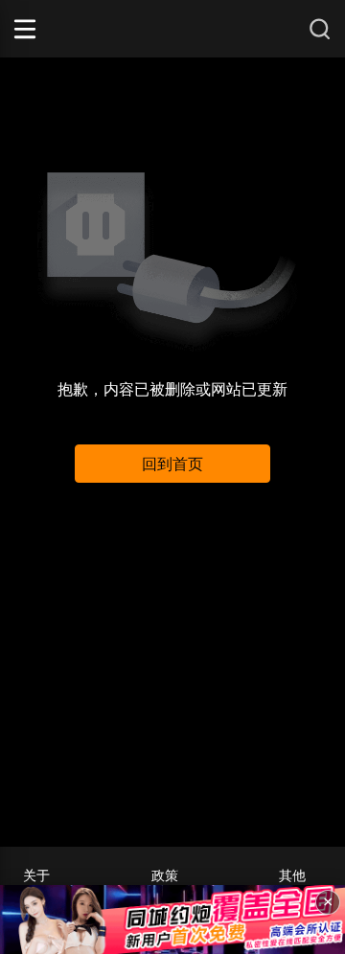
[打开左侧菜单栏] (52, 28)
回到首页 (172, 464)
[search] (320, 28)
